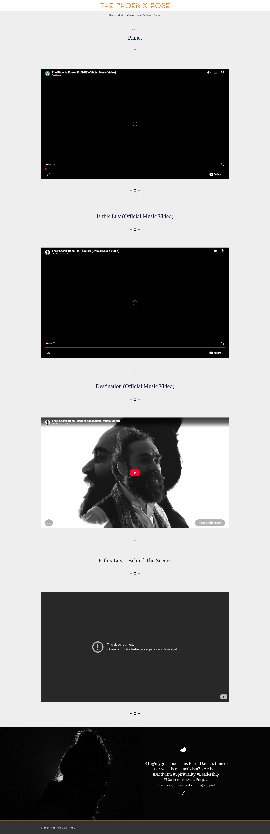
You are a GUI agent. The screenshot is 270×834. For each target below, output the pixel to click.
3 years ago (165, 785)
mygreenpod (205, 785)
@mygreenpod (164, 763)
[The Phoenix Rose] (135, 6)
